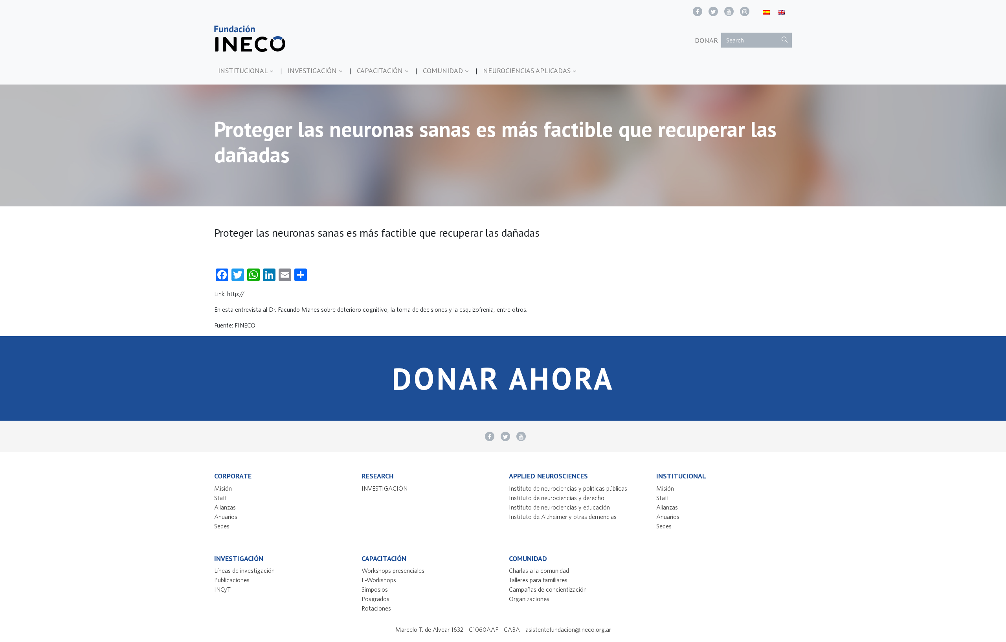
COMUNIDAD (444, 70)
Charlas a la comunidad (539, 570)
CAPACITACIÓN (381, 70)
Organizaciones (529, 598)
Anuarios (225, 516)
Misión (223, 488)
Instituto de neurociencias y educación (559, 507)
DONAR (706, 40)
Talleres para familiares (538, 579)
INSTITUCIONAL (244, 70)
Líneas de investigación (244, 570)
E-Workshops (379, 579)
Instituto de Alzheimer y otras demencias (563, 516)
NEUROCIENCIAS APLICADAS (528, 70)
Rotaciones (376, 608)
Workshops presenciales (393, 570)
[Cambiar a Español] (766, 11)
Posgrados (375, 598)
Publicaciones (232, 579)
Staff (220, 497)
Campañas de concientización (548, 589)
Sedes (221, 526)
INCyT (222, 589)
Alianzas (225, 507)
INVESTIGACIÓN (313, 70)
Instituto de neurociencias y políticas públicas (568, 488)
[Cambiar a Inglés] (781, 11)
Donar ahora (503, 378)
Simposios (375, 589)
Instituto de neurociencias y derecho (556, 497)
